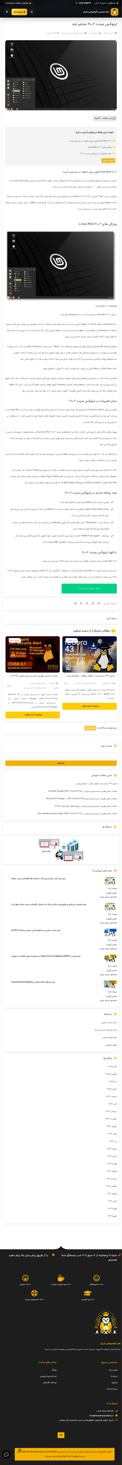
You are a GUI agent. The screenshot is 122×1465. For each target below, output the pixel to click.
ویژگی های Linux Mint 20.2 (100, 147)
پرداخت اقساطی (50, 1382)
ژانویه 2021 (112, 1216)
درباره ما (114, 1376)
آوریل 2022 (112, 1149)
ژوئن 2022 (112, 1134)
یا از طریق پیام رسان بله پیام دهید (28, 1255)
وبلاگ (54, 1370)
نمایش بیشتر (108, 160)
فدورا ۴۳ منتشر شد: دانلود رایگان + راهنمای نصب (90, 676)
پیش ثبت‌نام (112, 1389)
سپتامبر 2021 (111, 1178)
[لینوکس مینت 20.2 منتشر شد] (61, 75)
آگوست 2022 (111, 1119)
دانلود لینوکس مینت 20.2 (89, 588)
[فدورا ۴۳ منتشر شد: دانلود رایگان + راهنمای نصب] (89, 654)
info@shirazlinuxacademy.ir (101, 1415)
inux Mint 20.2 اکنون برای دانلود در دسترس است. (90, 141)
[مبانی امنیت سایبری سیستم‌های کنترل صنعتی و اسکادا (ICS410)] (110, 935)
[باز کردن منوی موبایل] (7, 12)
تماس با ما (113, 1370)
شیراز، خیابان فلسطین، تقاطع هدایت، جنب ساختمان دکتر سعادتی (86, 1420)
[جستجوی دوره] (31, 12)
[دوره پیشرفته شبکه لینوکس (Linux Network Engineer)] (110, 987)
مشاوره (115, 1382)
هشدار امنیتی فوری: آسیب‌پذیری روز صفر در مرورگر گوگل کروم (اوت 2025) (86, 806)
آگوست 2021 (111, 1186)
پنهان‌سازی (82, 132)
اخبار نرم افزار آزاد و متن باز (73, 33)
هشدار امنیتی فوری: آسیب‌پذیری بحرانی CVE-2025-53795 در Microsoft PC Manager (81, 798)
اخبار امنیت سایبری (109, 1022)
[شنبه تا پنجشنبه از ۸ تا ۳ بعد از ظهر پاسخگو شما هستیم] (119, 1255)
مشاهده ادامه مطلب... (89, 706)
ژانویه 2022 (112, 1171)
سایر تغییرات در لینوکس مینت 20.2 (96, 153)
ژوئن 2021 (112, 1201)
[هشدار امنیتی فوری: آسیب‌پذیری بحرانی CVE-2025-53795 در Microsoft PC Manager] (33, 654)
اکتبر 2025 (112, 1066)
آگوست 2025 (111, 1074)
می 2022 (113, 1141)
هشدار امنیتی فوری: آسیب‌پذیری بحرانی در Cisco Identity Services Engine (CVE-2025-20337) (77, 813)
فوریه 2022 (112, 1163)
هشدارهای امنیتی (38, 683)
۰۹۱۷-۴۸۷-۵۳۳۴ (105, 1411)
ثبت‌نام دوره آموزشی (48, 1376)
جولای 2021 (112, 1193)
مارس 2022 (112, 1156)
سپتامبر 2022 (111, 1111)
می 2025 (113, 1081)
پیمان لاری (112, 618)
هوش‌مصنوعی (111, 1045)
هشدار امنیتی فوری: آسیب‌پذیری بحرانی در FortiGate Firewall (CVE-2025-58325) (82, 791)
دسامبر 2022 (111, 1096)
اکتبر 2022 (112, 1104)
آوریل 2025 (112, 1089)
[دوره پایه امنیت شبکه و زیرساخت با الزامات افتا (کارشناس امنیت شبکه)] (110, 884)
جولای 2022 (112, 1126)
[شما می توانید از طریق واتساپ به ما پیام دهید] (53, 1255)
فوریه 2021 (112, 1208)
